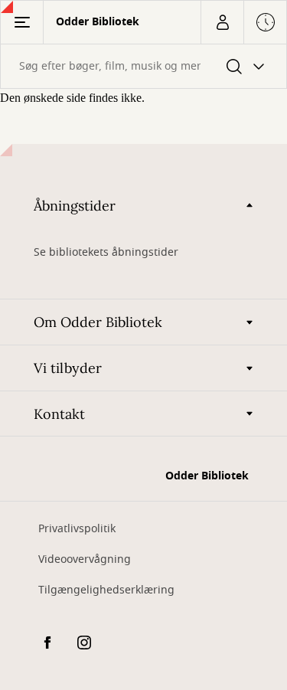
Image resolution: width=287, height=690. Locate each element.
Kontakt (59, 414)
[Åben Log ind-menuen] (222, 22)
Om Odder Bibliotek (98, 322)
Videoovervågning (84, 559)
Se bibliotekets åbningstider (106, 252)
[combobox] (143, 66)
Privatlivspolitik (77, 529)
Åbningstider (75, 205)
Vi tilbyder (68, 368)
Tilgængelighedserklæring (106, 590)
